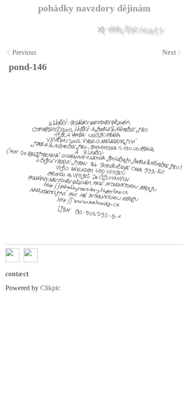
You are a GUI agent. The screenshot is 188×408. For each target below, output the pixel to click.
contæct (16, 274)
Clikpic (50, 288)
